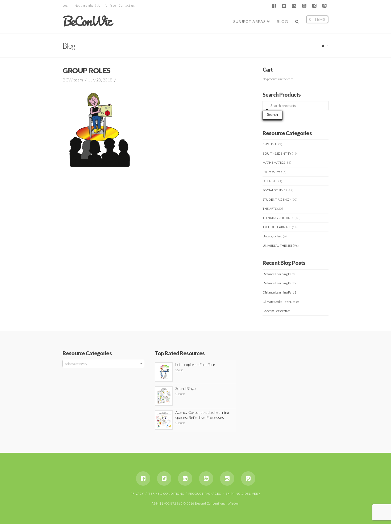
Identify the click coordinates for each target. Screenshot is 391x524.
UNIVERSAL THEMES (277, 245)
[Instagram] (314, 6)
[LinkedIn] (294, 6)
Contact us (127, 5)
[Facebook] (273, 6)
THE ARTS (270, 209)
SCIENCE (269, 181)
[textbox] (103, 364)
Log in (67, 5)
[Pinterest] (324, 6)
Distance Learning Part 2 (279, 283)
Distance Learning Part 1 (279, 292)
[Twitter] (284, 6)
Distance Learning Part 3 (279, 274)
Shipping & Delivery (243, 493)
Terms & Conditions (166, 493)
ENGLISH (269, 144)
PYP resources (272, 172)
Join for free (106, 5)
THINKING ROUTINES (278, 218)
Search (272, 114)
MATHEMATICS (274, 162)
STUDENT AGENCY (277, 199)
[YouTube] (304, 6)
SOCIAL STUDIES (275, 190)
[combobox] (103, 363)
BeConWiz (87, 21)
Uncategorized (272, 236)
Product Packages (204, 493)
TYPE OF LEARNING (277, 227)
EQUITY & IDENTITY (277, 153)
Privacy (137, 493)
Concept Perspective (276, 311)
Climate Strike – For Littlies (281, 302)
